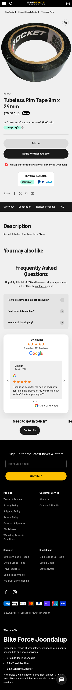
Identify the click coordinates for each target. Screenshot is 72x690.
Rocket (7, 93)
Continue (36, 476)
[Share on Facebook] (14, 193)
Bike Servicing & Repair (16, 556)
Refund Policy (11, 517)
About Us (44, 499)
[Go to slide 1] (33, 401)
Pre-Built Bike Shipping (16, 580)
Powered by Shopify (41, 613)
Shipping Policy (11, 511)
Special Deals (46, 562)
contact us (40, 286)
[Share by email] (32, 193)
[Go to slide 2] (36, 401)
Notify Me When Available (36, 153)
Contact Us (30, 430)
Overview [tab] (8, 206)
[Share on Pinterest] (26, 193)
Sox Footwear (46, 568)
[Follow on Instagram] (14, 592)
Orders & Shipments (14, 523)
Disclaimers (9, 529)
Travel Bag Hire (11, 568)
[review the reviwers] (14, 376)
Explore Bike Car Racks (51, 556)
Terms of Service (12, 499)
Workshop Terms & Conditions (13, 537)
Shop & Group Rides (14, 562)
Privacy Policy (10, 505)
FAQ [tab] (62, 206)
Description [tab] (25, 206)
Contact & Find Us (49, 505)
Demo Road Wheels (14, 574)
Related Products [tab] (45, 206)
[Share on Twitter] (20, 193)
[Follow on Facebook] (5, 592)
